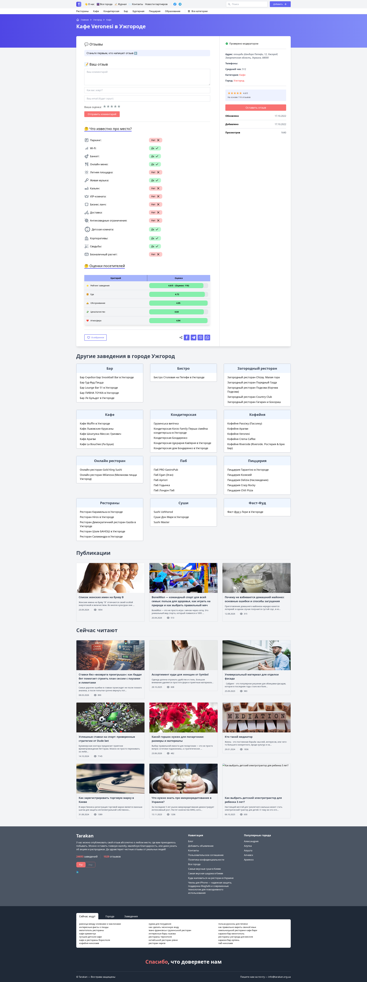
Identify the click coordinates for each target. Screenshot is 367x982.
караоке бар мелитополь (231, 933)
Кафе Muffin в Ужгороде (95, 423)
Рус (81, 864)
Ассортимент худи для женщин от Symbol (180, 674)
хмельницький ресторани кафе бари (237, 930)
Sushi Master (161, 522)
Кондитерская (111, 11)
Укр (90, 864)
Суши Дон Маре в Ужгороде (171, 517)
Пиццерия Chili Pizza (240, 490)
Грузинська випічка (166, 423)
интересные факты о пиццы (94, 927)
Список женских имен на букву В (101, 597)
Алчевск (248, 855)
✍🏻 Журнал (121, 4)
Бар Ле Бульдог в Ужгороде (97, 398)
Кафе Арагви (88, 439)
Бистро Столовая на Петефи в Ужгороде (179, 377)
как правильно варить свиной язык (237, 927)
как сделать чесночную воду (164, 927)
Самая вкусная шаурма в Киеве (205, 873)
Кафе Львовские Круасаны (97, 428)
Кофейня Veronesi (238, 433)
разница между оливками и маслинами (100, 923)
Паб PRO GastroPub (166, 469)
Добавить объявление (200, 845)
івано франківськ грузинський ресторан (170, 930)
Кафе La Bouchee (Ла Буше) (97, 444)
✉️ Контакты (136, 4)
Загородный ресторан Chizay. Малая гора (253, 377)
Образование (172, 11)
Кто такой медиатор (238, 736)
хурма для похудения (160, 923)
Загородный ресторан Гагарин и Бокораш (254, 402)
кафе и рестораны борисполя (94, 940)
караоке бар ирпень (228, 940)
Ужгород (239, 80)
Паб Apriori (161, 480)
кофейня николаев (89, 943)
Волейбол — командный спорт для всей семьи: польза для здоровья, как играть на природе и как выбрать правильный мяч (181, 601)
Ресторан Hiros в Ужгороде (97, 517)
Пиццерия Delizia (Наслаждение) (247, 480)
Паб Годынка (162, 485)
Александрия (251, 841)
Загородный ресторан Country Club (249, 396)
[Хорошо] (115, 106)
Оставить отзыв (256, 107)
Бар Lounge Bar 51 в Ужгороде (99, 387)
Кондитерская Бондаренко (170, 438)
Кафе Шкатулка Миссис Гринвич (100, 433)
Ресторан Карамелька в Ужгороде (101, 512)
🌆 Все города (104, 4)
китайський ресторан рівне (163, 940)
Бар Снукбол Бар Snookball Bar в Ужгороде (107, 377)
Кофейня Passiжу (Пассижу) (244, 423)
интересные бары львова (162, 933)
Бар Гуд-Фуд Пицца (92, 382)
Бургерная (138, 11)
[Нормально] (112, 106)
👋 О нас (89, 4)
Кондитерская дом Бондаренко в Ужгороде (181, 448)
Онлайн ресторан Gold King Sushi (101, 469)
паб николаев (225, 943)
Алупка (248, 845)
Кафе (96, 11)
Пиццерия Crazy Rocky (241, 485)
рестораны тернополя (160, 936)
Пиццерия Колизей (239, 475)
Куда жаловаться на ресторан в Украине (211, 878)
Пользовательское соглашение (205, 855)
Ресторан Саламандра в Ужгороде (101, 536)
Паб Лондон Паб (164, 490)
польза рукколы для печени (233, 923)
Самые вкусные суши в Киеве (204, 868)
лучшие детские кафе (90, 936)
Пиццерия (154, 11)
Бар (126, 11)
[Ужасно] (104, 106)
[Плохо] (108, 106)
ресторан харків (157, 943)
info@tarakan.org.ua (279, 976)
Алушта (248, 850)
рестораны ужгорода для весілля (235, 936)
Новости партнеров (156, 4)
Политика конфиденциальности (206, 859)
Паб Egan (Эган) (163, 475)
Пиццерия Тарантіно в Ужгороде (248, 469)
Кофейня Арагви (237, 428)
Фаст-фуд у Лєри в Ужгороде (245, 512)
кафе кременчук (87, 933)
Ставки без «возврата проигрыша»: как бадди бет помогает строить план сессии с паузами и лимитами (110, 678)
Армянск (249, 859)
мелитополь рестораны (91, 930)
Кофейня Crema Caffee (241, 439)
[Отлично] (119, 106)
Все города (194, 864)
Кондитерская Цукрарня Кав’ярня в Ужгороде (182, 443)
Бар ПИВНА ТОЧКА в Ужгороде (99, 392)
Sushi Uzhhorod (163, 512)
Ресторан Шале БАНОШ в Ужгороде (102, 531)
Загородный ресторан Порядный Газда (252, 382)
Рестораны (82, 11)
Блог (190, 841)
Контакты (193, 850)
